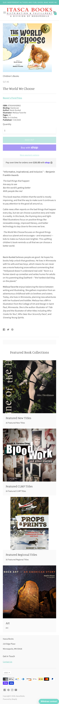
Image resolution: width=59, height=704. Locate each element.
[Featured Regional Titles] (29, 523)
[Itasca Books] (29, 13)
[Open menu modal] (4, 12)
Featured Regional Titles (21, 554)
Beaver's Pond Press (12, 97)
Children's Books (11, 76)
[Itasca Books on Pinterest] (8, 689)
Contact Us (7, 661)
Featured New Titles (18, 418)
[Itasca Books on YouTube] (16, 689)
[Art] (29, 591)
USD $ (6, 673)
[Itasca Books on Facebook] (5, 689)
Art (8, 623)
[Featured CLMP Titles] (29, 455)
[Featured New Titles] (29, 386)
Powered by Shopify (10, 699)
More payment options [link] (29, 155)
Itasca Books (20, 696)
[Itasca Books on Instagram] (12, 689)
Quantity (7, 124)
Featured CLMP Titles (19, 486)
